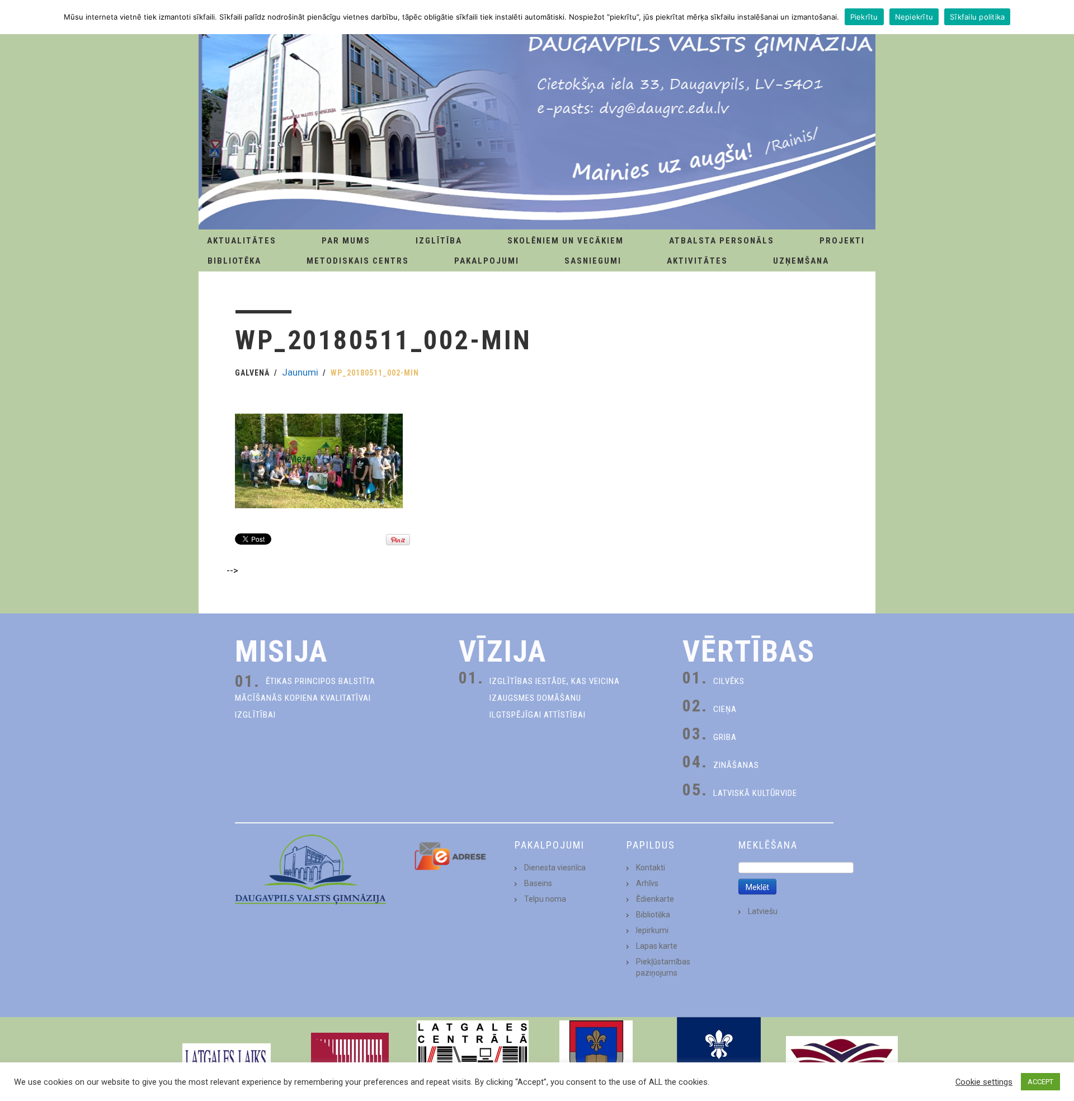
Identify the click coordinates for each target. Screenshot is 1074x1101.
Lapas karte (656, 945)
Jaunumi (300, 372)
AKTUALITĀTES (241, 241)
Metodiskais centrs (358, 261)
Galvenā (252, 372)
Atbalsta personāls (721, 241)
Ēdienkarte (655, 898)
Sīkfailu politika (977, 16)
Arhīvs (647, 883)
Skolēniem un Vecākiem (565, 241)
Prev (188, 1059)
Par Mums (346, 241)
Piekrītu (864, 16)
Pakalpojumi (486, 261)
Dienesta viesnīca (555, 867)
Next (886, 1059)
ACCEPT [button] (1040, 1081)
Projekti (842, 241)
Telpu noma (545, 898)
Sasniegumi (592, 261)
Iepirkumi (652, 930)
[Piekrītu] (1060, 16)
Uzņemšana (801, 261)
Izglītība (439, 241)
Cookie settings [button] (983, 1082)
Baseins (538, 883)
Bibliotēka (234, 261)
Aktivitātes (697, 261)
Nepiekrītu (914, 16)
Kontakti (650, 867)
